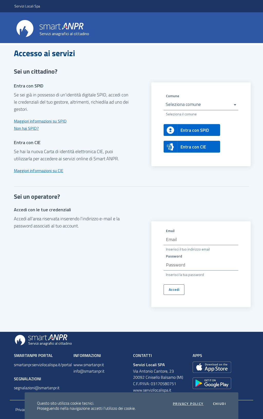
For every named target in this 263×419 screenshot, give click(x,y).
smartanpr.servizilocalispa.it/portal (43, 365)
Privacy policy (188, 403)
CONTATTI (142, 355)
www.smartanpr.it (88, 365)
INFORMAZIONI (87, 355)
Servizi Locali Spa (27, 6)
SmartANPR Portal (33, 355)
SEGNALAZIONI (27, 379)
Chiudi (219, 403)
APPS (197, 355)
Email (170, 230)
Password (174, 256)
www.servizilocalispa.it (152, 390)
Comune (172, 95)
